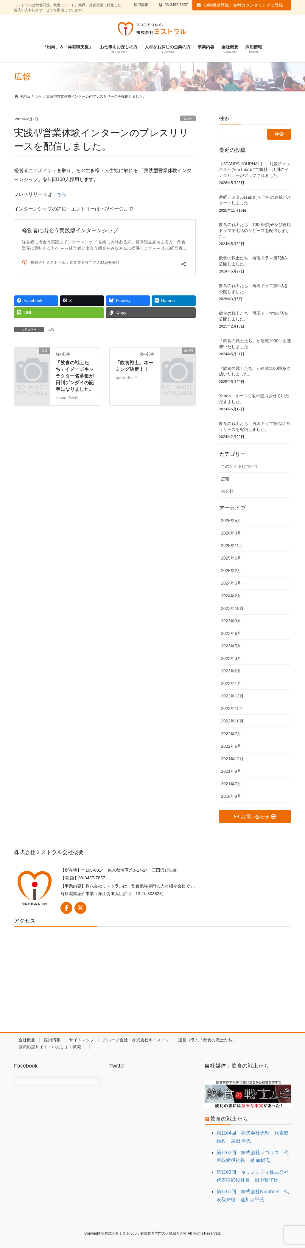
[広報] (32, 358)
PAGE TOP (292, 1205)
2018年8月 (231, 796)
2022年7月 (231, 733)
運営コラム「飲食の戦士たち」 (207, 1039)
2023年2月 (231, 671)
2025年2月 (231, 570)
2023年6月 (231, 633)
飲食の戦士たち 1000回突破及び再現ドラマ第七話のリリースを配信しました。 (255, 230)
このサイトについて (240, 466)
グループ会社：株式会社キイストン (136, 1039)
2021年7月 (231, 783)
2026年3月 (231, 533)
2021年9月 (231, 771)
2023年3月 (231, 658)
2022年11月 (232, 708)
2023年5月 (231, 646)
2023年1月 (231, 683)
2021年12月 (232, 758)
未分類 (227, 491)
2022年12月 (232, 696)
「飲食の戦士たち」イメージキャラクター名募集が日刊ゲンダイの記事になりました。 (75, 376)
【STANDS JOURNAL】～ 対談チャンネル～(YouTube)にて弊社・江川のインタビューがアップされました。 (254, 169)
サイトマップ (81, 1039)
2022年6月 (231, 746)
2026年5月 (231, 520)
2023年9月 (231, 620)
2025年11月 (232, 545)
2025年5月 (231, 558)
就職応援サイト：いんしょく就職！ (51, 1046)
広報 (188, 118)
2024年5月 (231, 583)
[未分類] (177, 358)
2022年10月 (232, 721)
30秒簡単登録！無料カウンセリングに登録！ (245, 5)
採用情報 (141, 5)
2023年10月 (232, 608)
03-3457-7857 (176, 5)
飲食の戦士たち (229, 1119)
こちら (59, 194)
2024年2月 (231, 595)
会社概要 (26, 1039)
